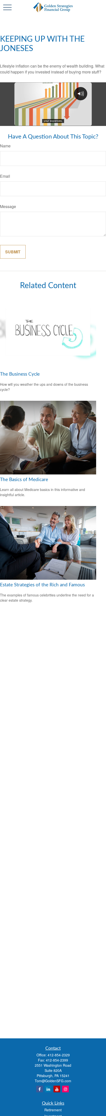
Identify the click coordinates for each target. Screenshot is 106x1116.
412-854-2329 (59, 1054)
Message (8, 206)
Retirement (53, 1109)
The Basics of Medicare (24, 479)
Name (5, 146)
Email (5, 176)
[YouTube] (56, 1089)
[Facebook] (39, 1089)
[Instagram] (65, 1089)
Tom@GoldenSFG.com (53, 1080)
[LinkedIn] (48, 1089)
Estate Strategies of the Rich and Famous (42, 585)
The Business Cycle (20, 374)
